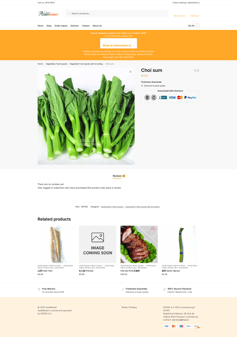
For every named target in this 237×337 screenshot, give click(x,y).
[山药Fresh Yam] (56, 244)
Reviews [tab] (118, 175)
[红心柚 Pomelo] (97, 244)
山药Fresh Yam (45, 270)
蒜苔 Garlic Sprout (171, 270)
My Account (179, 16)
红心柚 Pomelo (86, 270)
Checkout (194, 16)
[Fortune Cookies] (198, 70)
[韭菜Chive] (195, 70)
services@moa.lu (180, 319)
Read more (56, 280)
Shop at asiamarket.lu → (118, 45)
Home (40, 64)
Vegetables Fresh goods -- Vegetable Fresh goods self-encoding (74, 64)
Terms (124, 307)
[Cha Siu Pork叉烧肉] (139, 244)
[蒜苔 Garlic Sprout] (180, 244)
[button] (193, 26)
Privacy (133, 307)
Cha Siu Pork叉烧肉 (130, 270)
